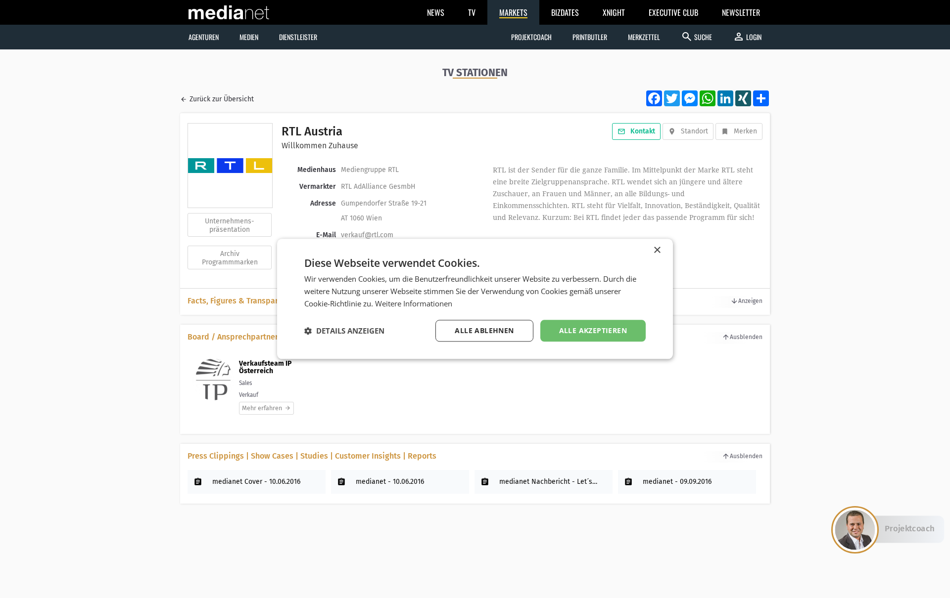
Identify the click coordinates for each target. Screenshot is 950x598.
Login (747, 36)
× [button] (657, 250)
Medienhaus (316, 170)
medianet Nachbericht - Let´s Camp (548, 481)
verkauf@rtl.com (367, 235)
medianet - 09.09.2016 (677, 481)
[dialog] (475, 299)
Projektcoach (531, 37)
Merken (745, 131)
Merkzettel (644, 37)
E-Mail (326, 235)
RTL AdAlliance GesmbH (378, 186)
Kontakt (642, 131)
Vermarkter (317, 186)
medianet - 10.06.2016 (390, 481)
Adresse (323, 203)
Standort (694, 131)
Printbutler (589, 37)
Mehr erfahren (262, 408)
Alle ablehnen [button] (484, 330)
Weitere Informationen (413, 303)
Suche (696, 36)
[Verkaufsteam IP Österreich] (213, 385)
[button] (344, 330)
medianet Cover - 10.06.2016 (256, 481)
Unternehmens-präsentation (229, 225)
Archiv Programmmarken (230, 258)
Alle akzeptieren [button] (593, 330)
